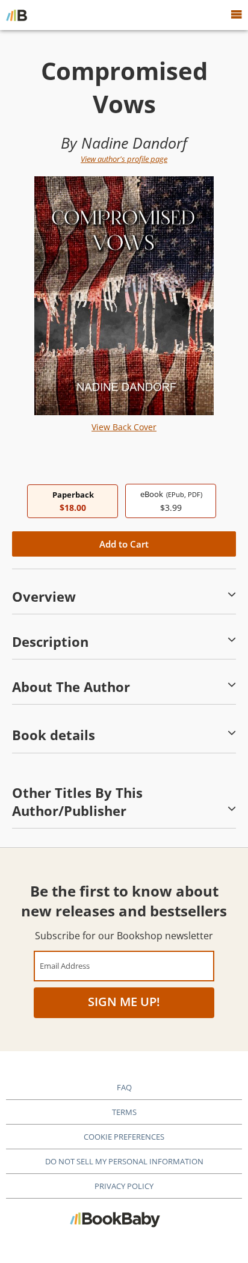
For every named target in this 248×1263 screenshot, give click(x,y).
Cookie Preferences (124, 1136)
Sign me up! (124, 1001)
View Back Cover (124, 427)
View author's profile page (124, 158)
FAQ (124, 1087)
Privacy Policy (124, 1186)
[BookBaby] (16, 15)
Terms (124, 1112)
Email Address (65, 965)
